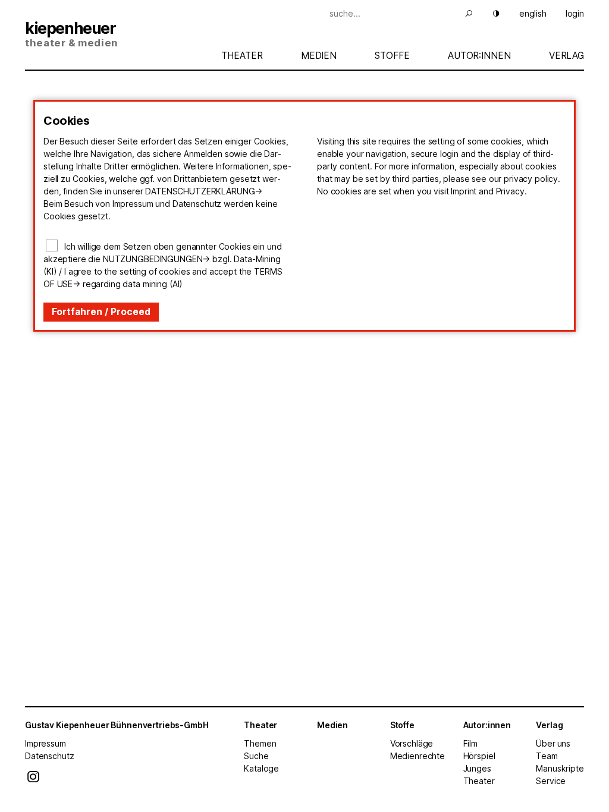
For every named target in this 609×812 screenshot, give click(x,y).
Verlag (566, 55)
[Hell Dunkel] (489, 13)
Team (546, 756)
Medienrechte (417, 756)
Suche (256, 756)
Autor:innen (479, 55)
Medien (319, 55)
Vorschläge (412, 743)
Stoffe (392, 55)
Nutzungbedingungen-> (156, 259)
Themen (260, 743)
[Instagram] (33, 780)
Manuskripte (559, 768)
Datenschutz (49, 756)
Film (470, 743)
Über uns (553, 743)
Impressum (45, 743)
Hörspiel (479, 756)
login (575, 13)
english (533, 13)
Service (551, 781)
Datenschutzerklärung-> (203, 191)
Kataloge (261, 768)
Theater (241, 55)
